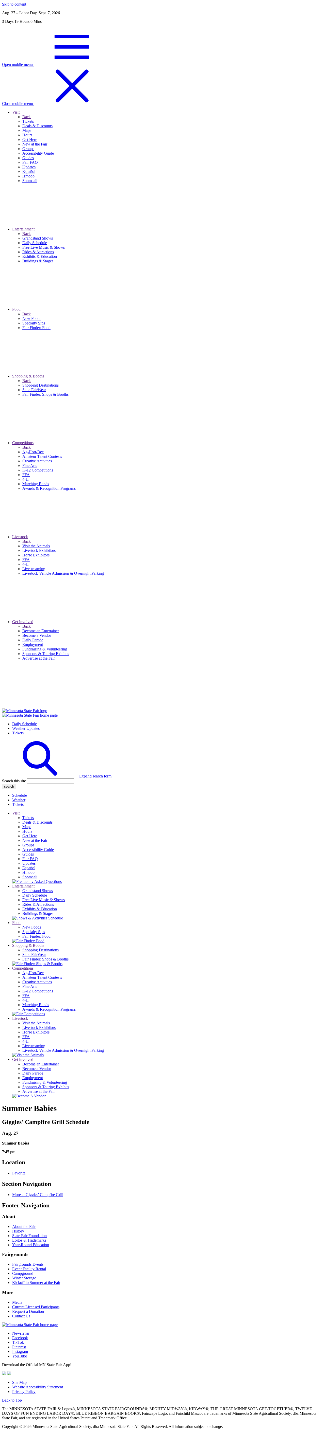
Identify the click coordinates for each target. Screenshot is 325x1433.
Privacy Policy (24, 1391)
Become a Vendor (36, 1068)
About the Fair (24, 1226)
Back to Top (12, 1400)
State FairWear (34, 954)
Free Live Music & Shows (43, 900)
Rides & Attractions (38, 904)
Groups (28, 845)
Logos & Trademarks (29, 1240)
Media (17, 1302)
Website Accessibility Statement (37, 1387)
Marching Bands (35, 1005)
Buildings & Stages (37, 913)
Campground (22, 1273)
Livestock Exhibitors (39, 1027)
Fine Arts (29, 986)
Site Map (19, 1382)
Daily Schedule (24, 724)
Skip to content (14, 4)
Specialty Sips (33, 932)
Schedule (19, 795)
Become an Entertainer (40, 1064)
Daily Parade (32, 1073)
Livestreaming (33, 1046)
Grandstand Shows (37, 890)
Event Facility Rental (29, 1269)
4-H (25, 1000)
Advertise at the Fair (38, 1091)
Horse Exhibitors (36, 1032)
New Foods (31, 927)
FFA (26, 995)
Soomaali (29, 877)
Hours (27, 831)
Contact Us (21, 1316)
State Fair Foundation (29, 1236)
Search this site (14, 781)
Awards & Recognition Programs (49, 1009)
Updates (29, 863)
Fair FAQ (30, 859)
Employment (32, 1078)
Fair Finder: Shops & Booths (45, 959)
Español (28, 868)
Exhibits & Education (39, 909)
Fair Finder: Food (36, 936)
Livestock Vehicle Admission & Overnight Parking (63, 1050)
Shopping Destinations (40, 950)
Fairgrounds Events (27, 1264)
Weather (18, 800)
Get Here (29, 836)
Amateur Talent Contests (42, 977)
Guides (28, 854)
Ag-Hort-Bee (33, 973)
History (18, 1231)
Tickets (18, 733)
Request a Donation (28, 1311)
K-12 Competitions (37, 991)
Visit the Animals (36, 1023)
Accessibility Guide (38, 849)
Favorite (18, 1173)
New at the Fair (34, 840)
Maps (26, 827)
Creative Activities (37, 982)
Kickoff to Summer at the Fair (36, 1282)
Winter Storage (24, 1278)
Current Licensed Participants (35, 1307)
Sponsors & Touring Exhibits (45, 1087)
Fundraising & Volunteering (44, 1082)
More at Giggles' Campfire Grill (37, 1194)
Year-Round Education (30, 1245)
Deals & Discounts (37, 822)
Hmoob (28, 872)
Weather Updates (26, 728)
